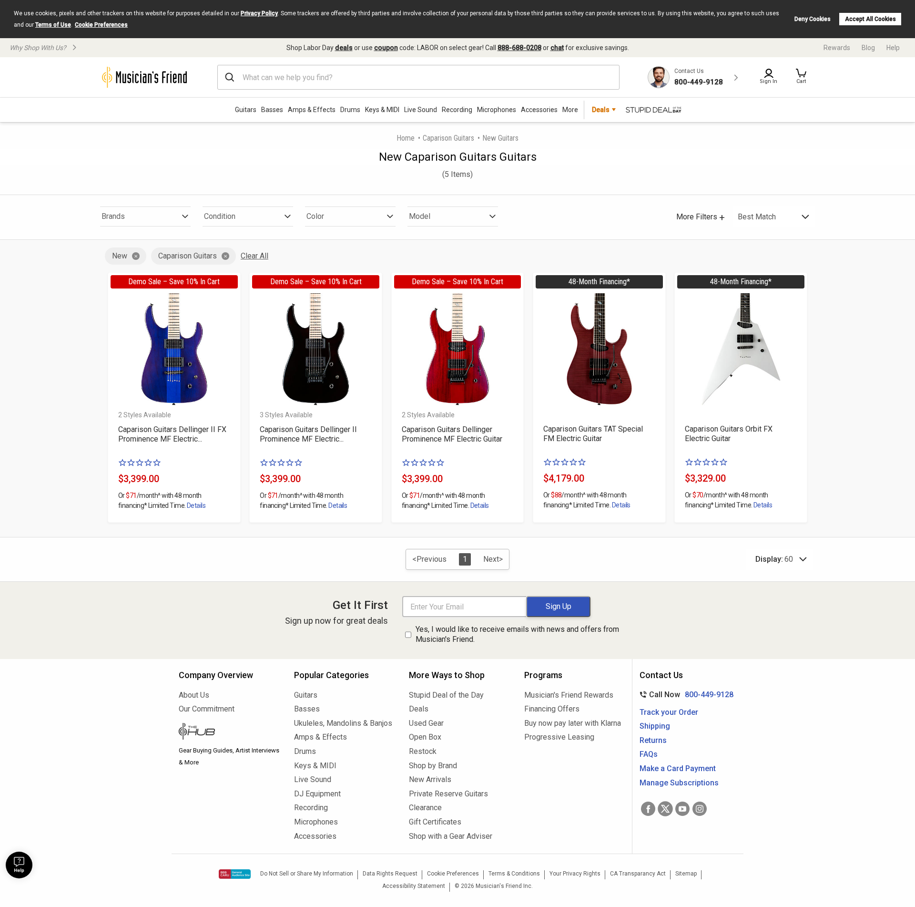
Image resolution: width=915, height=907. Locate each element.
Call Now (684, 694)
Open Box (425, 737)
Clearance (425, 807)
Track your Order (669, 712)
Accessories (539, 109)
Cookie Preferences (101, 24)
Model (419, 216)
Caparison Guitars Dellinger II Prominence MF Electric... (308, 434)
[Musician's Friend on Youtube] (682, 808)
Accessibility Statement (413, 886)
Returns (653, 740)
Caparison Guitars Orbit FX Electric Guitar (729, 433)
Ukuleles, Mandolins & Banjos (343, 723)
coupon (386, 48)
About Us (194, 695)
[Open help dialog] (19, 865)
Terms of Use (53, 24)
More (570, 109)
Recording (457, 109)
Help (893, 48)
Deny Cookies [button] (812, 19)
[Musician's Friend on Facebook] (648, 808)
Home (405, 138)
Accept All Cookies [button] (870, 19)
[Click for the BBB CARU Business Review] (235, 874)
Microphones (496, 109)
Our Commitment (206, 708)
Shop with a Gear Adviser (450, 836)
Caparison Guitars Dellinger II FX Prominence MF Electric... (172, 434)
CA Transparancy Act (638, 873)
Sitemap (686, 873)
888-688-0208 (519, 48)
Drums (350, 109)
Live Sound (420, 109)
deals (344, 48)
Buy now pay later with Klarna (572, 723)
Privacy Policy (259, 13)
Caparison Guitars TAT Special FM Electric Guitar (593, 433)
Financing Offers (552, 708)
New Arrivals (430, 779)
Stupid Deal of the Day (446, 695)
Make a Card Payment (678, 768)
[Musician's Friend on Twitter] (665, 808)
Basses (272, 109)
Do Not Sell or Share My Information (306, 873)
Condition (219, 216)
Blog (868, 48)
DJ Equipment (317, 793)
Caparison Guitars (448, 138)
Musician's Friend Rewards (568, 695)
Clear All (254, 255)
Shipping (655, 726)
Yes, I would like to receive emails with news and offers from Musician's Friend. (517, 634)
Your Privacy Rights (574, 873)
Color (315, 216)
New (119, 255)
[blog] (229, 732)
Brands (113, 216)
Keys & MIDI (382, 109)
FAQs (649, 754)
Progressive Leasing (559, 737)
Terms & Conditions (514, 873)
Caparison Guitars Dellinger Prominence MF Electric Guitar (452, 434)
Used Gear (426, 723)
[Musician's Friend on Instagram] (699, 808)
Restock (423, 751)
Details (196, 505)
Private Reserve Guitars (448, 793)
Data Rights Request (390, 873)
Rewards (837, 48)
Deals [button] (601, 109)
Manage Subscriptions (679, 782)
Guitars (245, 109)
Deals (418, 708)
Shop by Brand (433, 765)
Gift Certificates (435, 821)
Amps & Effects (312, 109)
